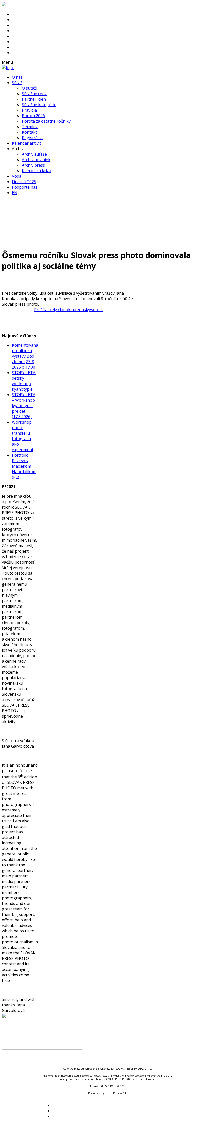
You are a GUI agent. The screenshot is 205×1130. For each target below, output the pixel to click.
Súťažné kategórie (39, 105)
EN (15, 193)
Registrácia (32, 137)
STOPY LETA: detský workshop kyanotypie (24, 381)
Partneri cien (34, 99)
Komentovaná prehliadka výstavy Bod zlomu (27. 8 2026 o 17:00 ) (25, 356)
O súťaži (29, 88)
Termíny (30, 127)
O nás (17, 77)
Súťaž (17, 83)
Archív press (33, 165)
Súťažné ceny (34, 93)
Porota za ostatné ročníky (46, 121)
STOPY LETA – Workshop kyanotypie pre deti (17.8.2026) (24, 406)
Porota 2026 (33, 115)
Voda (17, 176)
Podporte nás (25, 187)
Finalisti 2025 (24, 181)
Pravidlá (29, 110)
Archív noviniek (36, 159)
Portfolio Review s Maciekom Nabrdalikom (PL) (24, 466)
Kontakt (29, 132)
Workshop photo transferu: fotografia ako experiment (23, 436)
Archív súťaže (34, 154)
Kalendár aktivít (26, 143)
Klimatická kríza (36, 171)
